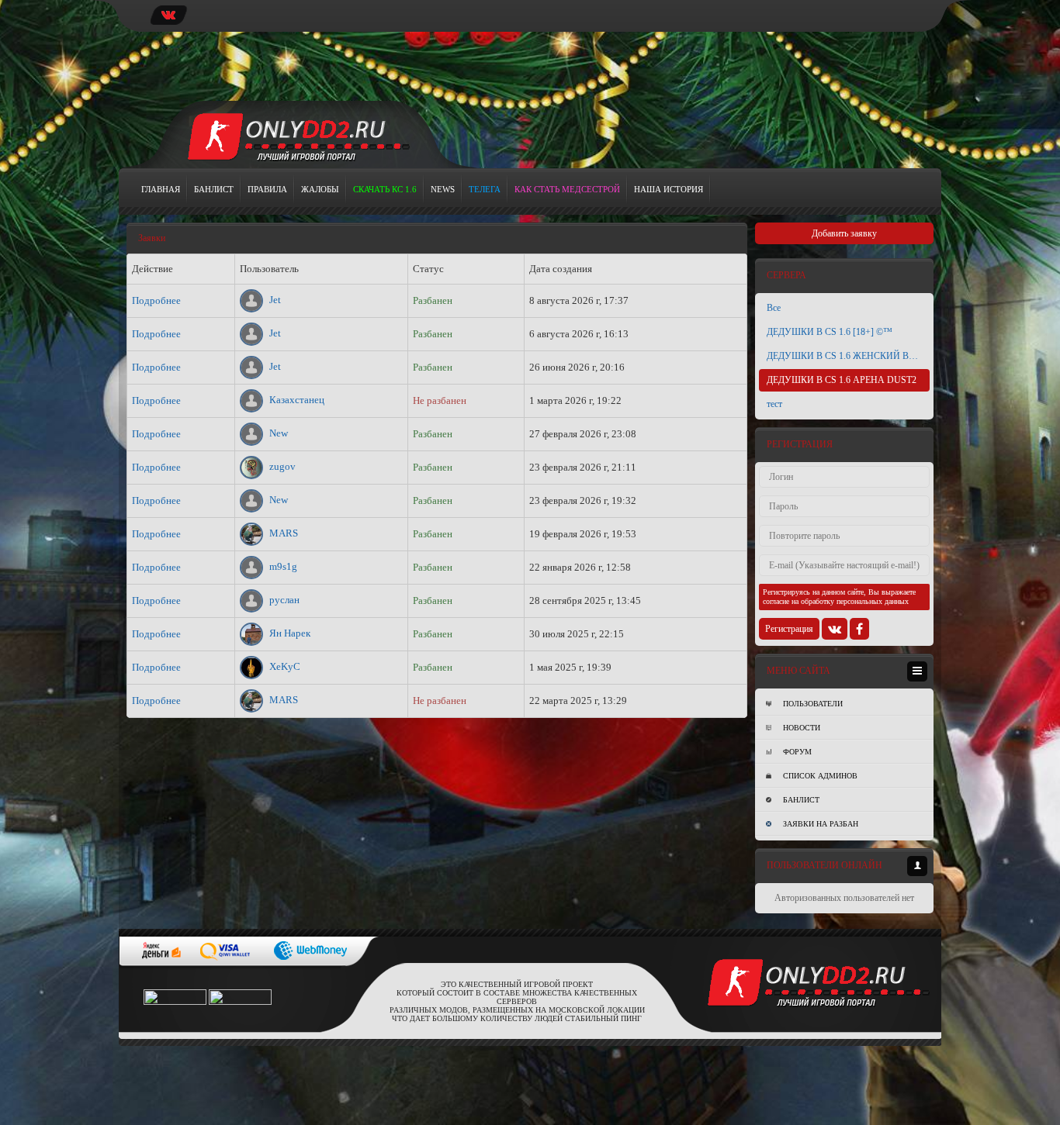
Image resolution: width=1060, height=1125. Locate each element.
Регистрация (789, 628)
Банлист (214, 189)
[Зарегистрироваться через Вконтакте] (834, 629)
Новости (801, 727)
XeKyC (283, 666)
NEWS (443, 189)
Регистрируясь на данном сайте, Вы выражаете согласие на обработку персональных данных (839, 597)
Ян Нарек (288, 633)
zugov (281, 466)
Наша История (668, 189)
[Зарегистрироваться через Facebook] (859, 629)
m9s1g (282, 566)
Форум (797, 751)
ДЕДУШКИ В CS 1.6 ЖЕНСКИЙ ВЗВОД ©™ (848, 355)
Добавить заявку (844, 233)
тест (774, 404)
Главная (160, 189)
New (277, 433)
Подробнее (156, 300)
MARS (282, 533)
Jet (274, 299)
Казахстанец (295, 399)
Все (774, 307)
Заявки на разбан (820, 824)
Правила (267, 189)
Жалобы (320, 189)
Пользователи (813, 703)
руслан (283, 600)
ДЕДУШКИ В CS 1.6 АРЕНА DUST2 (841, 379)
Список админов (820, 775)
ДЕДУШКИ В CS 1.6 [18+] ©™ (829, 331)
